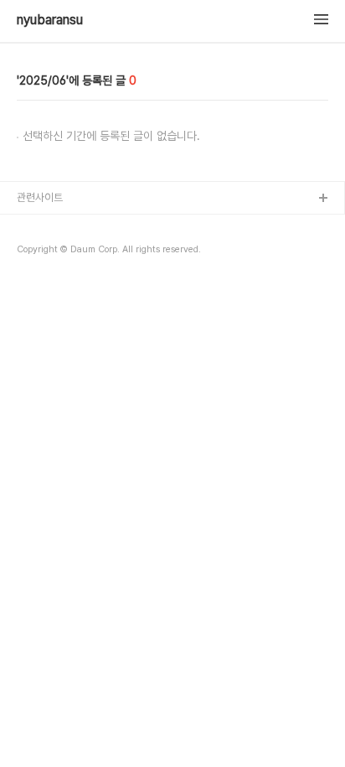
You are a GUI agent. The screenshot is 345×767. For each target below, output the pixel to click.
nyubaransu (50, 20)
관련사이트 (40, 197)
